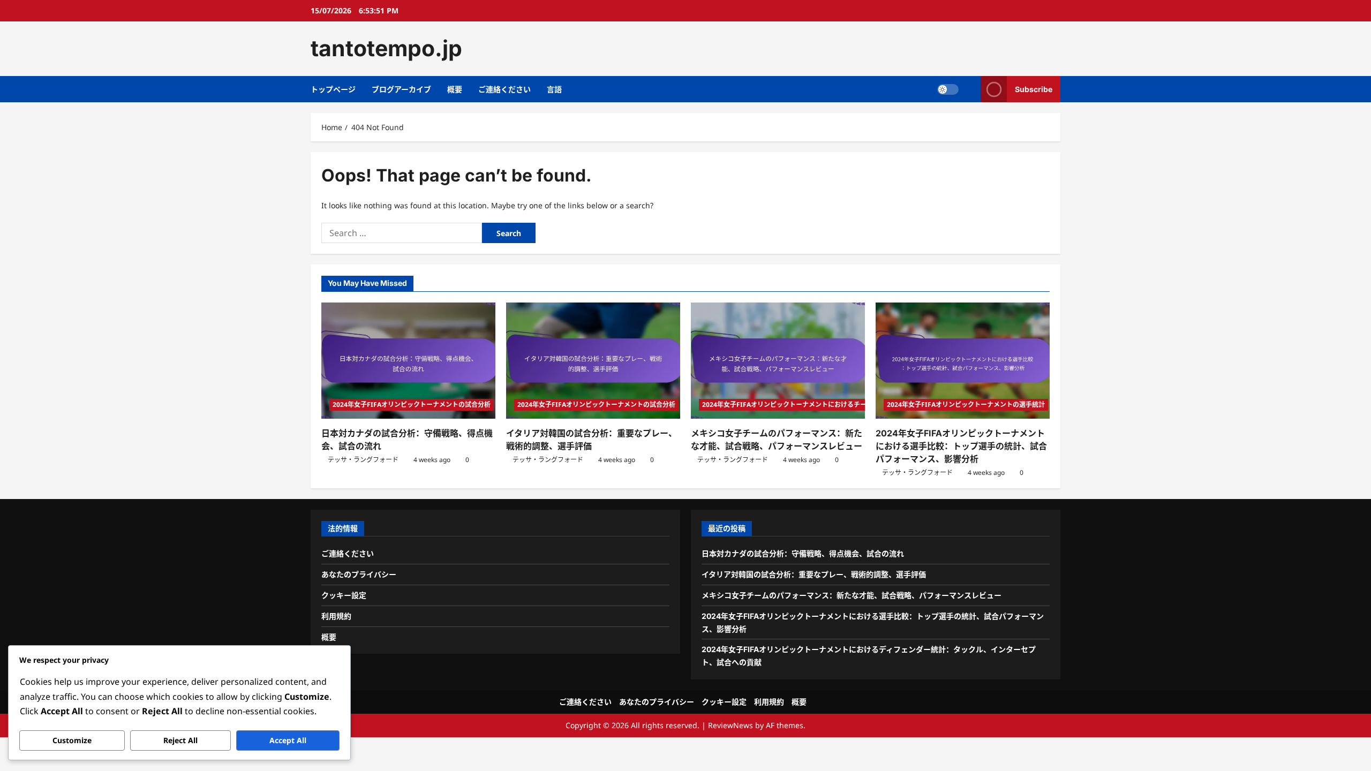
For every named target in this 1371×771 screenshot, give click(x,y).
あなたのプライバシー (358, 574)
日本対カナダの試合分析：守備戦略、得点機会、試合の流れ (803, 553)
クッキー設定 (343, 595)
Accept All (287, 740)
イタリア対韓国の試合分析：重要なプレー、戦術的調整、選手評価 (814, 574)
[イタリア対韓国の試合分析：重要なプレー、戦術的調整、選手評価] (593, 361)
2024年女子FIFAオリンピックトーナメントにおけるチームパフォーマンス (810, 404)
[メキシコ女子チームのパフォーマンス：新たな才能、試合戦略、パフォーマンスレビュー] (778, 361)
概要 (454, 89)
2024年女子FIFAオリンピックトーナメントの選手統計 (966, 404)
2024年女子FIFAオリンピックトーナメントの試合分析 (412, 404)
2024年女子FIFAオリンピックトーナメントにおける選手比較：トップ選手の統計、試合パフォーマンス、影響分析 (961, 446)
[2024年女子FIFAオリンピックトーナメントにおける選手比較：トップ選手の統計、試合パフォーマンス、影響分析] (963, 361)
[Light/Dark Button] (948, 89)
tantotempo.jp (386, 48)
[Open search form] (970, 89)
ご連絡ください (504, 89)
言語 (554, 89)
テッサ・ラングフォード (363, 459)
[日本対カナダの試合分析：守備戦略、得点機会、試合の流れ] (408, 361)
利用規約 (336, 616)
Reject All (180, 740)
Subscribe (1033, 88)
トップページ (333, 89)
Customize (72, 740)
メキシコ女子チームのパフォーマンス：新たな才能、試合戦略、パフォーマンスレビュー (851, 595)
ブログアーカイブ (401, 89)
